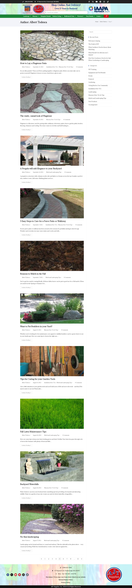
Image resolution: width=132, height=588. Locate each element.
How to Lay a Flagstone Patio (33, 63)
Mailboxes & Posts (69, 16)
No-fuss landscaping (29, 537)
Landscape (26, 16)
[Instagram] (104, 1)
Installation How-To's (52, 67)
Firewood (80, 16)
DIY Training (92, 69)
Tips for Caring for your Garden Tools (37, 379)
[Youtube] (96, 1)
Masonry (35, 16)
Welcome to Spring (94, 41)
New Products (92, 101)
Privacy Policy (65, 582)
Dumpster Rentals (46, 16)
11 (78, 559)
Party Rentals (89, 16)
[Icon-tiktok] (108, 1)
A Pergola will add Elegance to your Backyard (41, 168)
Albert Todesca (26, 67)
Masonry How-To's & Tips (66, 67)
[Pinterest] (100, 1)
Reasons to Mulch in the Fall (33, 273)
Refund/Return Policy (66, 579)
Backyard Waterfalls (29, 484)
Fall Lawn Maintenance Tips (33, 431)
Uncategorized (92, 105)
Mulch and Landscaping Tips (53, 172)
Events (90, 76)
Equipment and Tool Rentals (96, 72)
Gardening (91, 82)
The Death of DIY (93, 44)
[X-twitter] (93, 1)
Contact (98, 16)
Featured (91, 79)
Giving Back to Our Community (98, 85)
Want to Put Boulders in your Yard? (36, 326)
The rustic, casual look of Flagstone (36, 116)
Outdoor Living (56, 16)
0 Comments (79, 67)
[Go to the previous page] (41, 558)
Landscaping (92, 92)
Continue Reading (26, 77)
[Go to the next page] (81, 558)
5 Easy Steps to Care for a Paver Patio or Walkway (43, 221)
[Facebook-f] (89, 1)
